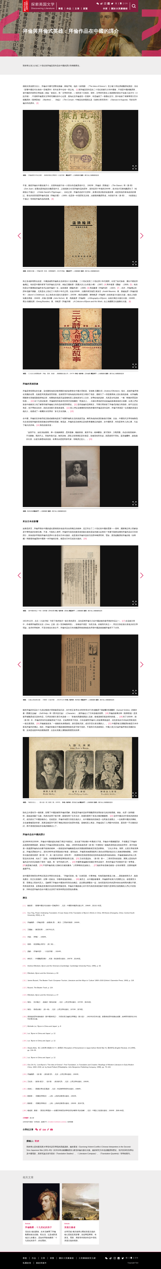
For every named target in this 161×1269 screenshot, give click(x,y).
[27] (95, 865)
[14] (37, 425)
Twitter (112, 3)
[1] (77, 90)
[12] (68, 408)
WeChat (98, 3)
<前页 (19, 236)
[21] (109, 724)
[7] (118, 288)
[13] (71, 411)
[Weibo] (40, 1129)
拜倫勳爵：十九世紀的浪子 (38, 1227)
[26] (41, 865)
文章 (77, 9)
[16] (85, 539)
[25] (24, 865)
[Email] (51, 1129)
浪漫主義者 (70, 1227)
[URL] (48, 1129)
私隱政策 (27, 1263)
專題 (60, 9)
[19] (120, 717)
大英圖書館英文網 (87, 1258)
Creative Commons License (57, 1122)
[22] (111, 816)
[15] (90, 439)
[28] (77, 879)
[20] (37, 724)
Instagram (105, 3)
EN (126, 3)
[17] (123, 621)
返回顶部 (150, 1261)
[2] (37, 103)
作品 (69, 9)
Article (27, 1224)
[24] (73, 862)
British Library (26, 6)
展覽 (85, 9)
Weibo (101, 3)
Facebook (109, 3)
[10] (32, 401)
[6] (88, 288)
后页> (142, 236)
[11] (75, 404)
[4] (105, 285)
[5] (131, 285)
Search (134, 6)
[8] (130, 301)
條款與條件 (41, 1263)
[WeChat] (36, 1129)
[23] (77, 859)
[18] (106, 713)
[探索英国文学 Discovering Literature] (43, 6)
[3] (53, 199)
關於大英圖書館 (119, 9)
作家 (105, 9)
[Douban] (44, 1129)
